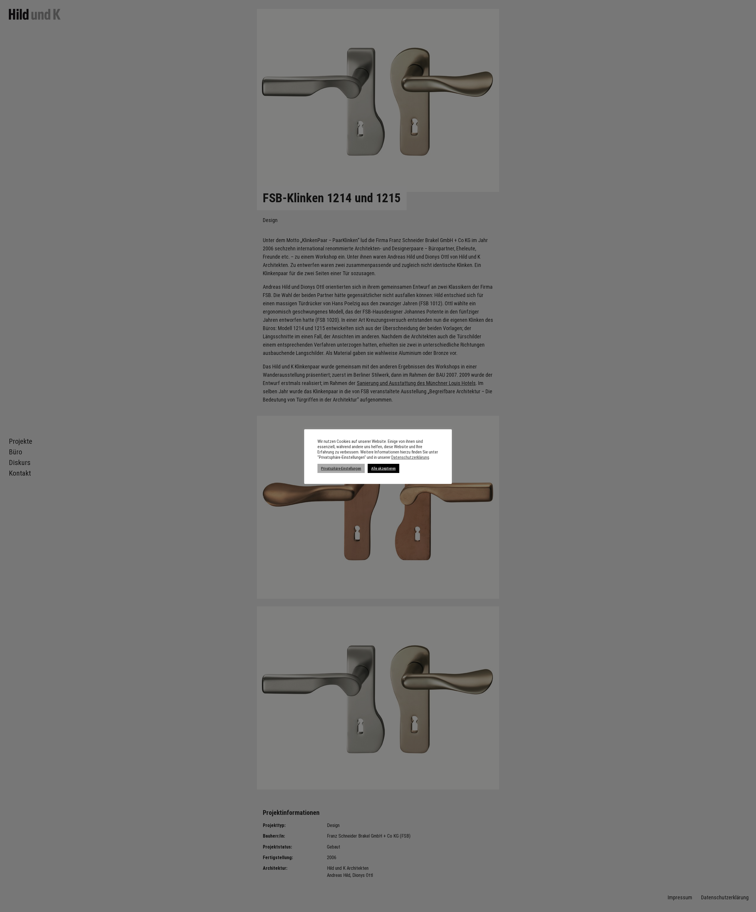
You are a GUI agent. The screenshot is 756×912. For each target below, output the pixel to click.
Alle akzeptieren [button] (383, 468)
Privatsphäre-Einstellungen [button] (341, 468)
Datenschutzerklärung (410, 457)
